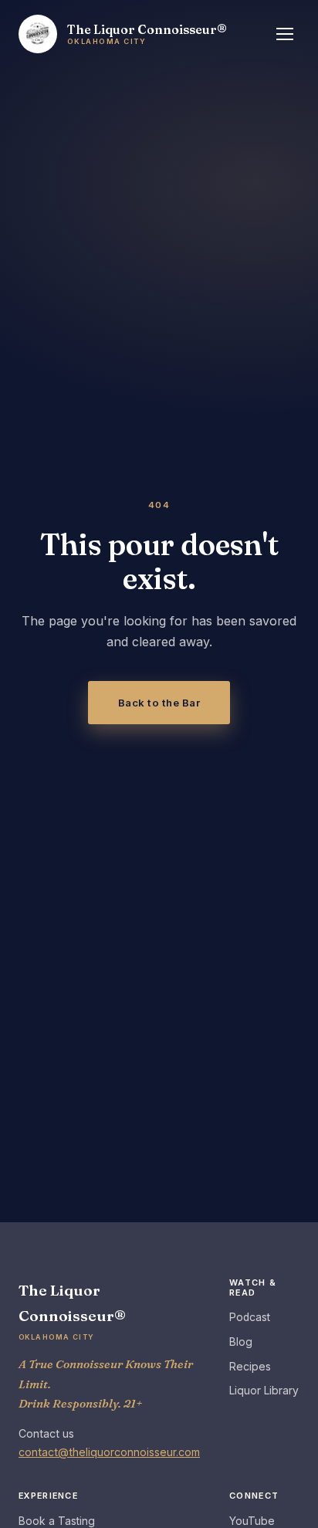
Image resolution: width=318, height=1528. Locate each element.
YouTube (252, 1521)
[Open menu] (284, 34)
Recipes (250, 1366)
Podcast (249, 1317)
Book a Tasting (57, 1521)
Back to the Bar (159, 702)
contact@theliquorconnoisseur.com (109, 1452)
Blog (240, 1342)
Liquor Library (264, 1390)
